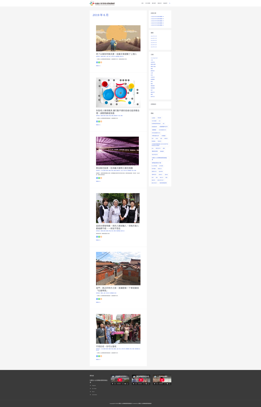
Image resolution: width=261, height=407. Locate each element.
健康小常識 (108, 115)
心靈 (107, 56)
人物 (102, 170)
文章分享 (113, 56)
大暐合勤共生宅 (155, 135)
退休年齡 (161, 171)
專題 (112, 115)
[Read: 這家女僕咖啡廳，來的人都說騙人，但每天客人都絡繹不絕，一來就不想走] (118, 208)
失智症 (157, 138)
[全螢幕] (127, 383)
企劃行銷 (153, 62)
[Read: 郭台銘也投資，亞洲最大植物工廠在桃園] (117, 151)
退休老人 (161, 174)
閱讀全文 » (98, 65)
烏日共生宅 (155, 154)
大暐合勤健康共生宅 (156, 132)
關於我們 (154, 3)
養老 (157, 177)
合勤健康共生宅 (163, 126)
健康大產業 (103, 56)
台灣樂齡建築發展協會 (156, 123)
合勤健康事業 (154, 126)
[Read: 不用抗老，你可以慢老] (118, 328)
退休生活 (121, 56)
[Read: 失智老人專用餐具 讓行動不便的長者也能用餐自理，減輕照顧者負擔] (118, 92)
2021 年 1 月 (154, 36)
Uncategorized (154, 58)
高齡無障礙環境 (163, 183)
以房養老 (153, 118)
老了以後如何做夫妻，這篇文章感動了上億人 (116, 54)
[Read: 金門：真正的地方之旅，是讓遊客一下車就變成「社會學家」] (118, 268)
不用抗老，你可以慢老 (106, 346)
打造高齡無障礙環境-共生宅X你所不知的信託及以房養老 (160, 145)
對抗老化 (159, 141)
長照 (153, 177)
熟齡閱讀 (117, 56)
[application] (120, 380)
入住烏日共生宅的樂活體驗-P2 (157, 25)
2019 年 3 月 (154, 47)
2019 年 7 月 (154, 38)
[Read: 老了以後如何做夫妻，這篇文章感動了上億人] (118, 38)
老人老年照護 (154, 165)
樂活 (133, 170)
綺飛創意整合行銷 (156, 163)
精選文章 (159, 3)
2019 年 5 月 (154, 42)
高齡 (166, 177)
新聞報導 (129, 170)
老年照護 (154, 168)
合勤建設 (154, 130)
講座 (152, 94)
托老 (109, 56)
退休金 (166, 174)
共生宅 (159, 118)
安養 (161, 138)
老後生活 (160, 168)
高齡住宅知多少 (154, 183)
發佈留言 (98, 56)
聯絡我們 (165, 3)
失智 (152, 138)
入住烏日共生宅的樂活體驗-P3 (157, 23)
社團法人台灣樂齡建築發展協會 (159, 158)
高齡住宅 (153, 180)
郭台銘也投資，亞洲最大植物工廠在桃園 (114, 168)
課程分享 (153, 92)
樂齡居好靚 (155, 151)
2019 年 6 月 (154, 40)
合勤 (163, 123)
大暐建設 (163, 135)
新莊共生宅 (158, 148)
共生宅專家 (154, 121)
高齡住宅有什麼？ (160, 180)
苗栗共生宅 (154, 171)
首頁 (142, 3)
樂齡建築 (153, 85)
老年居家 (161, 165)
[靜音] (125, 383)
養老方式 (161, 177)
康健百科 (116, 115)
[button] (169, 3)
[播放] (112, 383)
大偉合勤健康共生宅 (162, 130)
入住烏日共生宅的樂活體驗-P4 (157, 20)
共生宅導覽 (147, 3)
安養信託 (166, 138)
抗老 (152, 148)
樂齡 (122, 115)
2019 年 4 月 (154, 44)
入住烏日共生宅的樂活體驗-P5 (157, 18)
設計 (152, 90)
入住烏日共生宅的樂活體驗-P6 (157, 16)
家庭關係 (153, 141)
